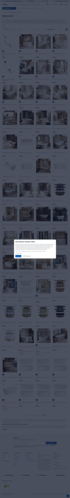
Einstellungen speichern (27, 256)
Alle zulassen (18, 256)
